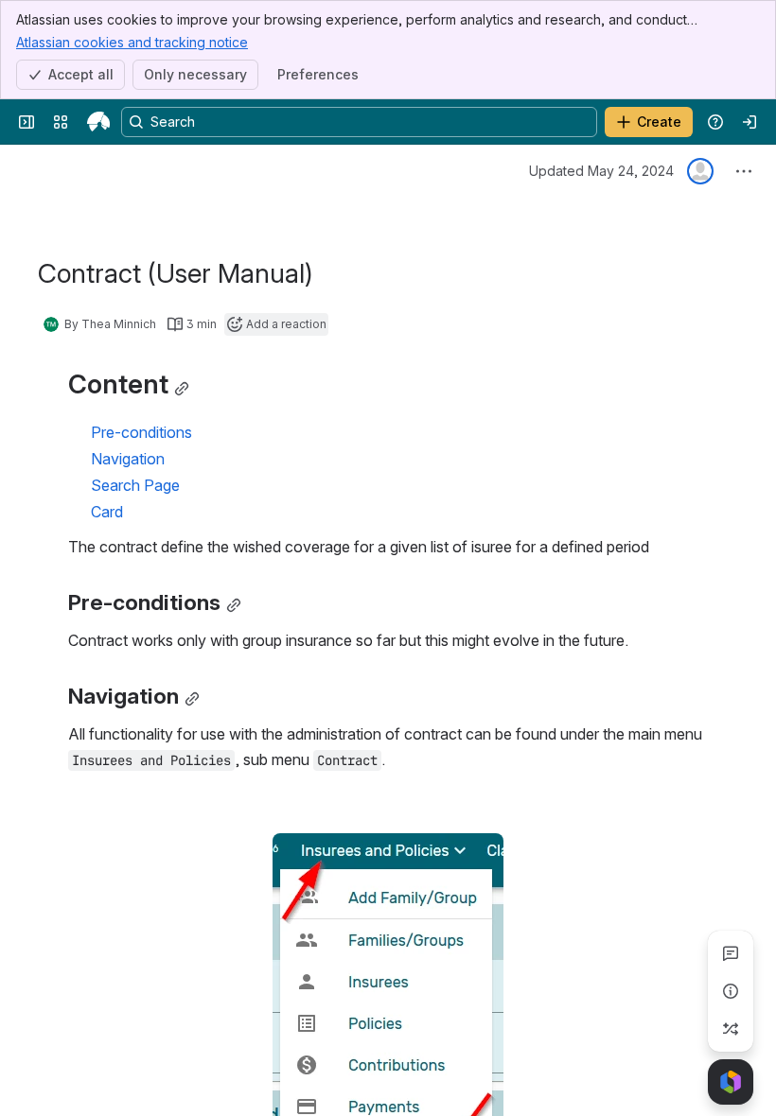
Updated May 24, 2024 (601, 171)
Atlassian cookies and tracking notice (132, 42)
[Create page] (730, 1029)
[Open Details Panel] (730, 991)
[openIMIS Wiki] (98, 122)
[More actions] (744, 171)
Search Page (135, 485)
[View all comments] (730, 953)
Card (107, 511)
